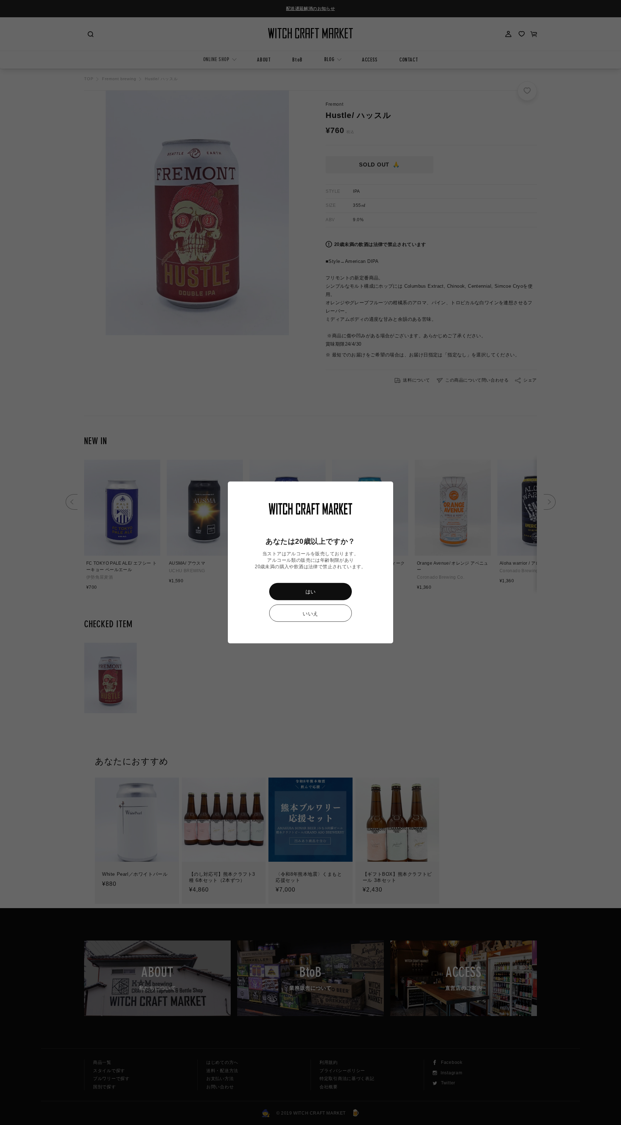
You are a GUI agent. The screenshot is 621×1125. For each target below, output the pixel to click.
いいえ (310, 613)
